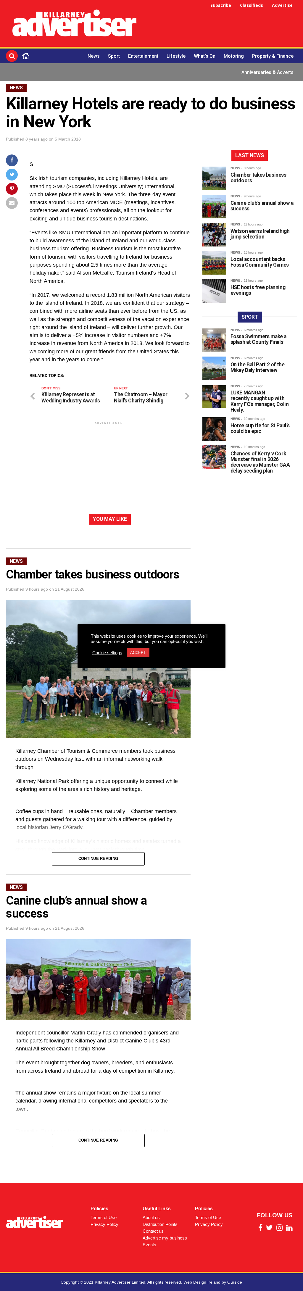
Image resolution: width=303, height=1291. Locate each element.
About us (151, 1217)
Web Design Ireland (201, 1282)
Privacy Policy (104, 1224)
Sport (114, 56)
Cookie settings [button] (107, 652)
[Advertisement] (223, 24)
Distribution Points (160, 1224)
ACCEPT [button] (138, 652)
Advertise (282, 5)
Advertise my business (165, 1237)
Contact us (153, 1231)
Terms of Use (104, 1217)
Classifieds (251, 5)
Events (149, 1244)
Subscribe (220, 5)
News (94, 56)
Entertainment (143, 56)
